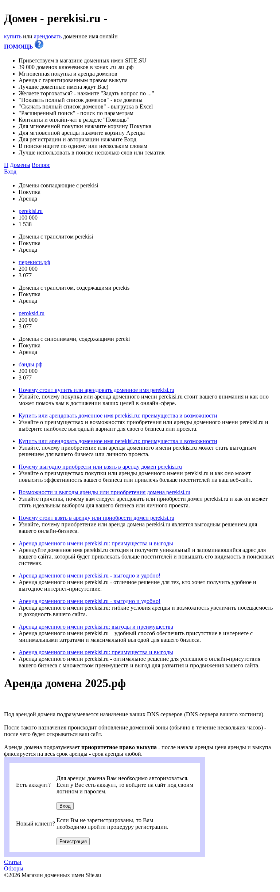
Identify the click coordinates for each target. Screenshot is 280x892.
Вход (10, 171)
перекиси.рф (34, 262)
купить (13, 36)
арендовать (48, 36)
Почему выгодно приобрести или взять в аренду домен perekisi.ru (100, 467)
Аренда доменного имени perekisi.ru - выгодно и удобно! (89, 575)
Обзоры (13, 868)
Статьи (13, 862)
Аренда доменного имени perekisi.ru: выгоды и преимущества (96, 627)
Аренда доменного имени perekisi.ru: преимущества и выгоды (96, 543)
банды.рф (30, 364)
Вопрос (41, 165)
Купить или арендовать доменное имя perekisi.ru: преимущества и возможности (118, 415)
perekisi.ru (31, 211)
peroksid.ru (31, 313)
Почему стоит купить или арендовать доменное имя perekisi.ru (96, 390)
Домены (20, 165)
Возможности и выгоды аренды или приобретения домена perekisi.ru (104, 492)
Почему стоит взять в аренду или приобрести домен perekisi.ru (96, 518)
